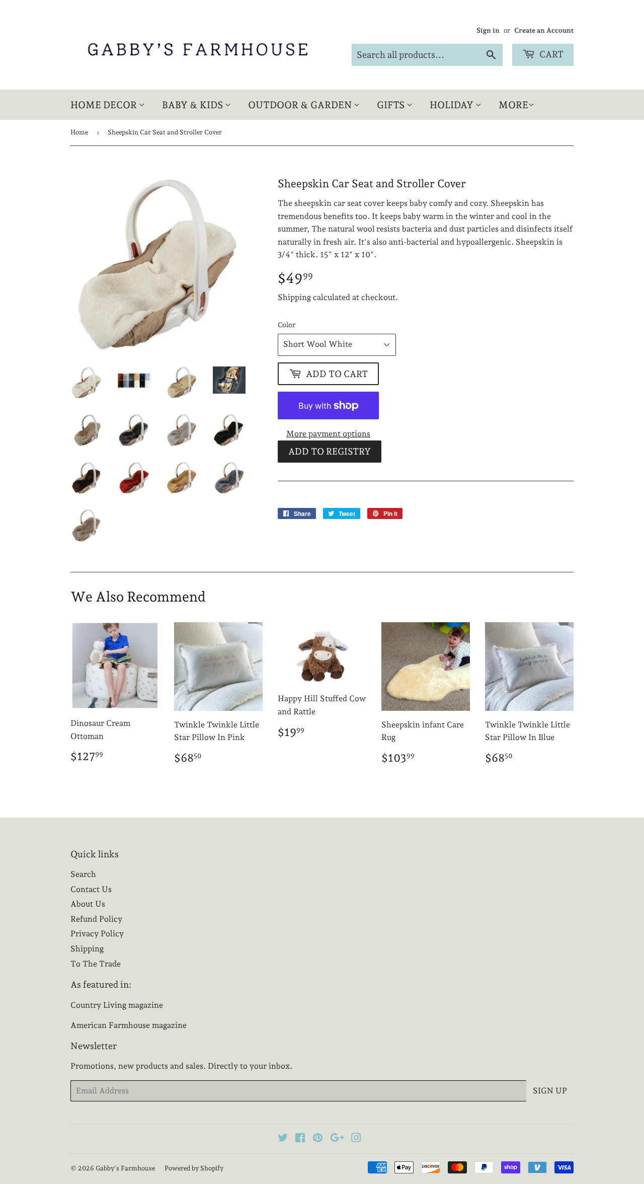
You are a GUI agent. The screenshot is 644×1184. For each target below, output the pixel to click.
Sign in (488, 30)
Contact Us (91, 889)
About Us (87, 904)
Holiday (452, 104)
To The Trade (95, 964)
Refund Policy (96, 919)
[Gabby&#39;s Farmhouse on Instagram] (356, 1139)
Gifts (392, 104)
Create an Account (544, 30)
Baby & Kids (193, 104)
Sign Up (550, 1090)
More (513, 104)
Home (79, 132)
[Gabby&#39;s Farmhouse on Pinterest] (317, 1139)
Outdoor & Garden (301, 104)
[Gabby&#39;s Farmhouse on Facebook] (300, 1139)
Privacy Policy (97, 933)
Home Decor (104, 104)
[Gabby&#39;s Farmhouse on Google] (337, 1139)
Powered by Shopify (194, 1168)
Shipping (294, 297)
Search (83, 874)
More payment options (328, 433)
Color (286, 325)
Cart (550, 54)
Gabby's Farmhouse (125, 1168)
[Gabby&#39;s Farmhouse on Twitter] (283, 1139)
